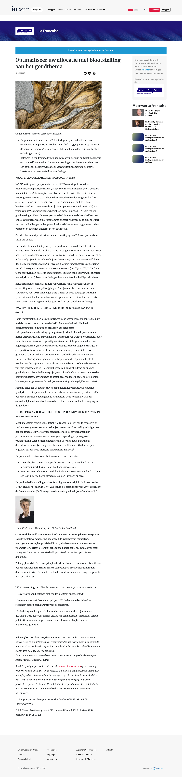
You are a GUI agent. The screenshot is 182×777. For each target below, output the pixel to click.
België (35, 10)
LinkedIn (109, 750)
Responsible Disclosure (86, 759)
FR (136, 10)
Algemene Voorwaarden (86, 750)
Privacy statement (84, 754)
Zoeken (145, 10)
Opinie (68, 10)
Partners (89, 10)
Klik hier (146, 70)
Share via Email (85, 73)
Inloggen (165, 10)
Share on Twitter (94, 73)
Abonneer (154, 10)
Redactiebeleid (24, 759)
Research (77, 10)
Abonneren (52, 750)
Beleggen (51, 10)
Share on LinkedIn (89, 73)
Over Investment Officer (28, 750)
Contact (21, 754)
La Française (49, 31)
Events (100, 10)
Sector (60, 10)
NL (130, 10)
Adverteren (52, 759)
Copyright (51, 754)
